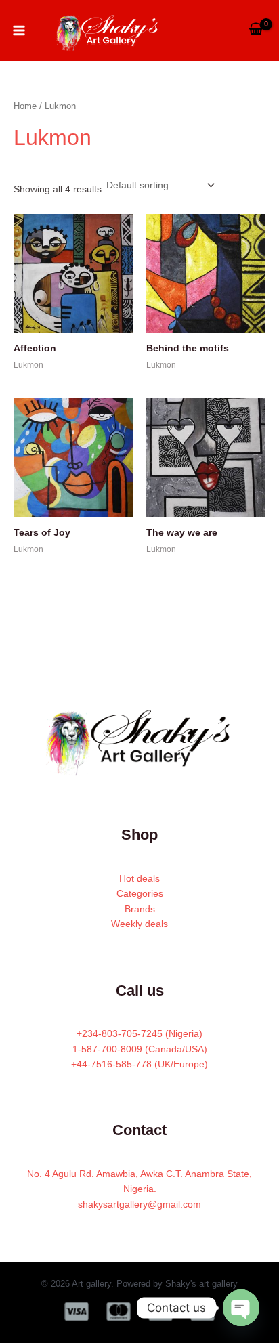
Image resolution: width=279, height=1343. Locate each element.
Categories (139, 893)
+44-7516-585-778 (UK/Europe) (139, 1064)
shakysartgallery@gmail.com (139, 1204)
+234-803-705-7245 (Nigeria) (139, 1033)
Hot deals (139, 878)
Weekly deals (139, 923)
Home (25, 106)
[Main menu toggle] (19, 30)
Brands (140, 908)
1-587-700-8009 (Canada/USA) (139, 1049)
